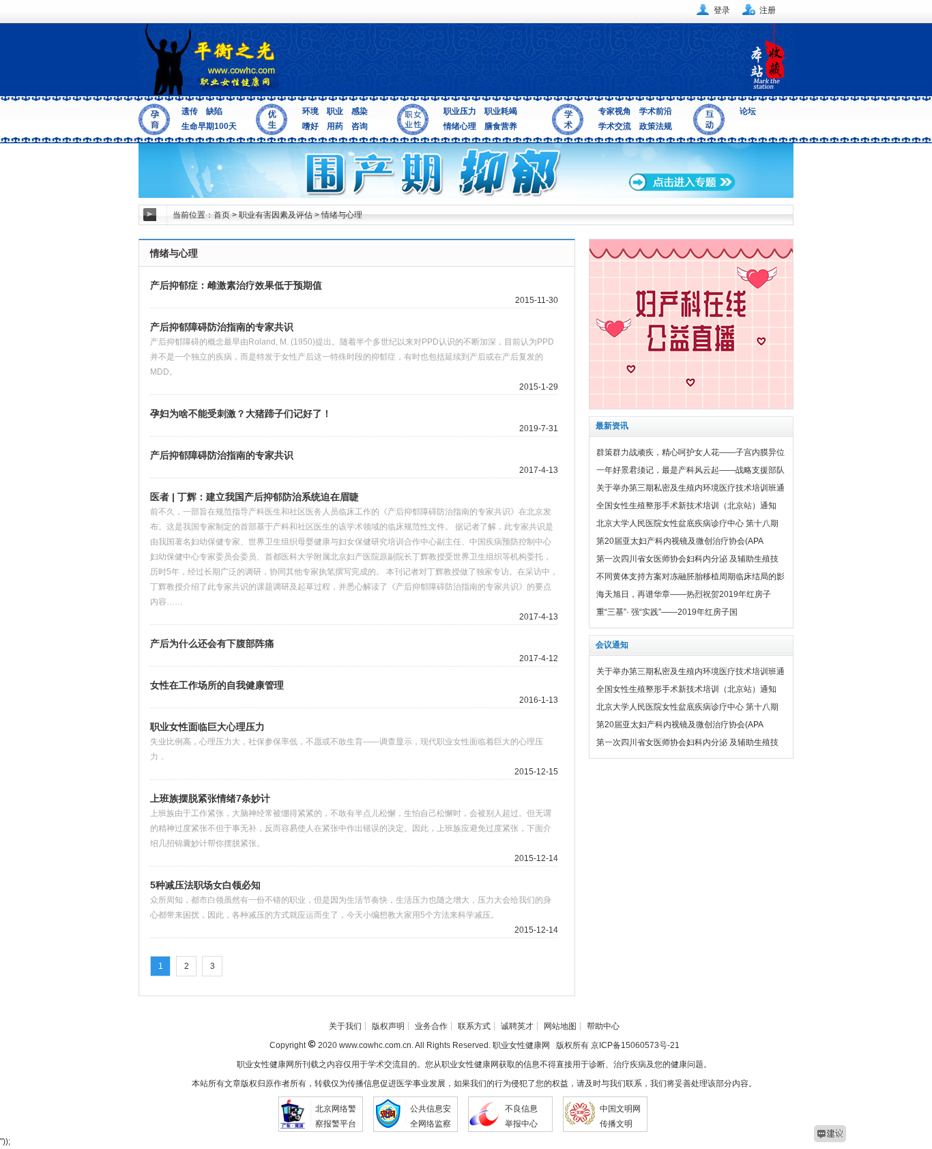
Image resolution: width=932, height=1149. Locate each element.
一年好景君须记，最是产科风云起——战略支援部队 (690, 470)
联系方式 (474, 1026)
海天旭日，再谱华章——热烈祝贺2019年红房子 (683, 594)
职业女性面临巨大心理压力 (207, 726)
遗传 (189, 111)
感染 (359, 111)
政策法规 (655, 126)
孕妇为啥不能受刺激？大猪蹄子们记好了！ (241, 413)
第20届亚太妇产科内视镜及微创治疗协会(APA (679, 541)
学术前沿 (655, 111)
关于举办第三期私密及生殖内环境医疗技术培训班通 (690, 488)
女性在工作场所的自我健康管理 (217, 685)
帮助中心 (603, 1026)
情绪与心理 (341, 215)
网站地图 (560, 1026)
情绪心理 (459, 126)
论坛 (748, 111)
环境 (310, 111)
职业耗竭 (500, 111)
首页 (222, 215)
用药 (335, 126)
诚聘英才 (517, 1026)
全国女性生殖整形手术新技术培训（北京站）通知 (686, 505)
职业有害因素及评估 (275, 215)
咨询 (359, 126)
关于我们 (345, 1026)
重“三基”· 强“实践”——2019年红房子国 (667, 612)
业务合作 (431, 1026)
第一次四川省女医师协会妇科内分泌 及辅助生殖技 (687, 559)
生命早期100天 (209, 126)
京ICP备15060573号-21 (635, 1045)
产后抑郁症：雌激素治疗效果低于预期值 (236, 285)
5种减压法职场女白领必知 (205, 884)
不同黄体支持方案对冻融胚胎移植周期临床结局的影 (690, 576)
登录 (722, 10)
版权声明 (388, 1026)
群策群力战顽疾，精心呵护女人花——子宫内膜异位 (690, 452)
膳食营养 (500, 126)
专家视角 (614, 111)
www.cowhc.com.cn (374, 1045)
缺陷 (214, 111)
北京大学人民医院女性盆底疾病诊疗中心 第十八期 (687, 523)
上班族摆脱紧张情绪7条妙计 (210, 798)
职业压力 (459, 111)
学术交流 (614, 126)
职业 (335, 111)
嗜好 (310, 126)
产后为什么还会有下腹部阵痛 (212, 643)
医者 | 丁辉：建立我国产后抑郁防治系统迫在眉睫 (254, 496)
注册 (767, 10)
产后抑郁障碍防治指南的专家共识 (221, 326)
